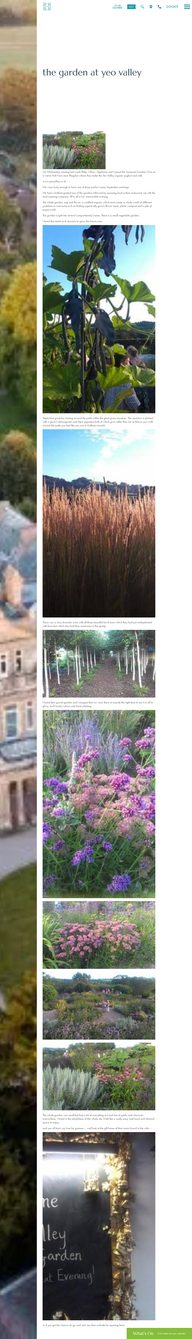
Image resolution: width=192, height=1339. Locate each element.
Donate (172, 7)
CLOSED (117, 6)
